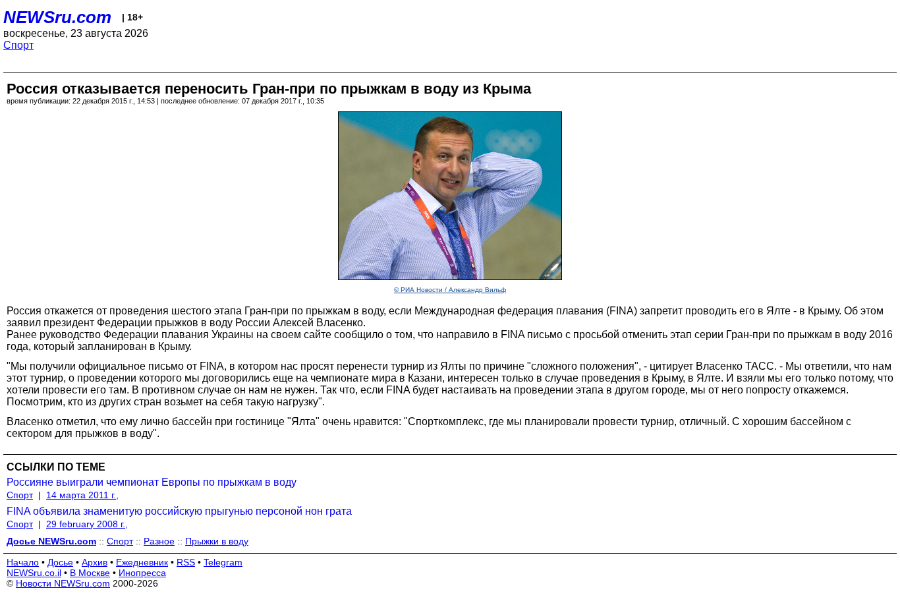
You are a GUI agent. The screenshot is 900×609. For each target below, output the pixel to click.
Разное (159, 541)
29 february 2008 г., (87, 524)
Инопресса (142, 572)
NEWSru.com (57, 17)
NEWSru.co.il (34, 572)
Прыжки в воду (216, 541)
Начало (23, 562)
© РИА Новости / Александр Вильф (450, 289)
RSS (186, 562)
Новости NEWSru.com (63, 583)
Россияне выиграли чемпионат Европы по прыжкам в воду (151, 482)
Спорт (18, 45)
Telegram (223, 562)
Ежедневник (142, 562)
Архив (94, 562)
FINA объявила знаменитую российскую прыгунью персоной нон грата (179, 511)
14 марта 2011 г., (82, 495)
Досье (60, 562)
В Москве (90, 572)
